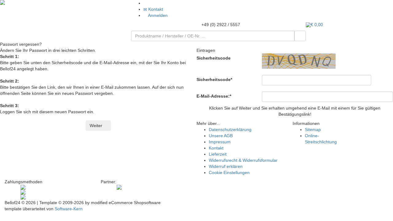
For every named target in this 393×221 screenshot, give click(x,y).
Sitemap (313, 129)
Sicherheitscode (213, 58)
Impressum (220, 141)
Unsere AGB (221, 135)
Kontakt (155, 9)
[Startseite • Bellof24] (65, 2)
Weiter (96, 125)
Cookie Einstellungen (229, 172)
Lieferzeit (218, 154)
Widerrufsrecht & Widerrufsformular (243, 160)
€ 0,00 (317, 24)
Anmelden (157, 15)
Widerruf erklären (226, 166)
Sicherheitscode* (214, 79)
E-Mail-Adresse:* (213, 96)
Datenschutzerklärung (230, 129)
